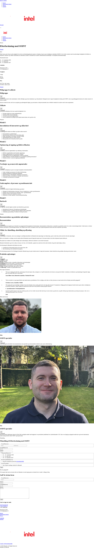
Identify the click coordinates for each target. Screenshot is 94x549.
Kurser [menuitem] (4, 36)
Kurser (4, 2)
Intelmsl (1, 519)
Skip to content (3, 0)
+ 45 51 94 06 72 (4, 506)
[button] (47, 94)
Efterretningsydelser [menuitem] (7, 38)
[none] (1, 96)
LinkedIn (2, 518)
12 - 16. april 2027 (7, 456)
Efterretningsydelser (7, 4)
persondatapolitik (20, 461)
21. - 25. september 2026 (8, 454)
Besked (1, 487)
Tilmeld (1, 49)
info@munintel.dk (4, 505)
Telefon (1, 450)
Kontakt (2, 25)
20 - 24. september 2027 (8, 457)
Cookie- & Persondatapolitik (6, 543)
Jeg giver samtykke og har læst (13, 461)
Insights (4, 6)
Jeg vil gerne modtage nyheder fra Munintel (12, 465)
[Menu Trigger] (0, 27)
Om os (4, 5)
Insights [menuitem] (4, 40)
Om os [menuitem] (4, 39)
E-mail (4, 447)
